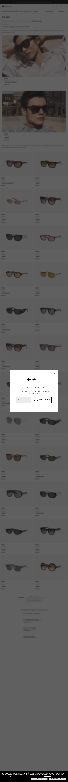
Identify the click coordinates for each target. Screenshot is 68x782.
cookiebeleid (47, 776)
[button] (54, 373)
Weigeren (39, 778)
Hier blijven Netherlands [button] (42, 400)
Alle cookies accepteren (57, 778)
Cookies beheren (6, 778)
